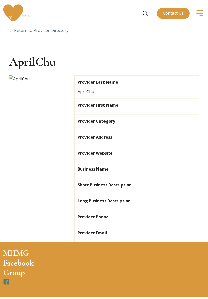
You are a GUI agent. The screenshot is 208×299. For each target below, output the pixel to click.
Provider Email (92, 233)
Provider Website (95, 153)
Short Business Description (105, 185)
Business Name (93, 169)
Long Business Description (104, 201)
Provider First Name (98, 105)
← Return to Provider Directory (38, 30)
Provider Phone (93, 217)
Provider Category (96, 121)
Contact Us (173, 13)
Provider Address (95, 137)
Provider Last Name (98, 82)
